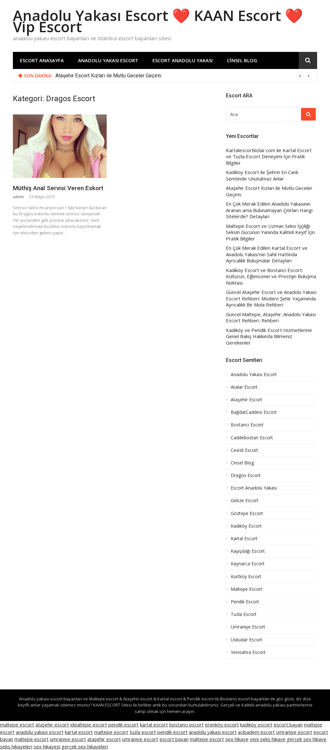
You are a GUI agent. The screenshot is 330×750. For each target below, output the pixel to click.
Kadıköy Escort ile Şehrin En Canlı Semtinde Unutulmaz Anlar (262, 175)
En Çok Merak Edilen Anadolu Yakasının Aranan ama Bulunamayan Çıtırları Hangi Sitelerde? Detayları (269, 210)
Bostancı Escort (247, 425)
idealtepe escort (88, 724)
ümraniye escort (294, 732)
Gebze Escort (244, 500)
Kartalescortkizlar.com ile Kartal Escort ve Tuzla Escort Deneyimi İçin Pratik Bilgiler (269, 156)
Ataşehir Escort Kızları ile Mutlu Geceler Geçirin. (108, 76)
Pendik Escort (245, 602)
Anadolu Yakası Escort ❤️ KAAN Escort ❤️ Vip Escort (158, 20)
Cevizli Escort (244, 450)
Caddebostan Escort (252, 438)
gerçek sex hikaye (306, 739)
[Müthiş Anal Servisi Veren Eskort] (60, 146)
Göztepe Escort (247, 513)
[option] (183, 75)
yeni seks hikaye (268, 739)
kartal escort (154, 724)
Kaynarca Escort (248, 564)
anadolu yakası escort (39, 732)
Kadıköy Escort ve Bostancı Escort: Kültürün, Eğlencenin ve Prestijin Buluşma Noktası (271, 276)
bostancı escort (186, 724)
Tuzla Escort (244, 614)
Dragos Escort (246, 475)
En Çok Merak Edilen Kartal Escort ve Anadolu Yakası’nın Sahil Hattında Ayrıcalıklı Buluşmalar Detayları (266, 254)
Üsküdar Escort (246, 640)
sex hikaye (236, 739)
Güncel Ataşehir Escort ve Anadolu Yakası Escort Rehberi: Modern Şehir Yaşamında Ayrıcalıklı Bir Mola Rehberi (271, 298)
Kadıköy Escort (246, 526)
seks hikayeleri (16, 746)
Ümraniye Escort (248, 627)
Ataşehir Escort (246, 400)
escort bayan (288, 724)
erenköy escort (222, 724)
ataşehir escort (52, 724)
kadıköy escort (256, 724)
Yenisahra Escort (248, 652)
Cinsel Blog (242, 60)
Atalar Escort (244, 387)
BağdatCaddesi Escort (254, 412)
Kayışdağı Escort (248, 551)
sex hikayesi (47, 746)
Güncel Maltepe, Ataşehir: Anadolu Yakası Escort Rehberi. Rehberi (271, 317)
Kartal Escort (244, 538)
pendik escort (123, 724)
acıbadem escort (256, 732)
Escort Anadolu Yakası (182, 60)
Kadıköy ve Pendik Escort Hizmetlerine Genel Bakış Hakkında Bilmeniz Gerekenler (269, 336)
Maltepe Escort (246, 589)
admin (18, 197)
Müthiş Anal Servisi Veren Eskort (58, 188)
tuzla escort (143, 732)
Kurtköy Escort (246, 577)
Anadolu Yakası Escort (108, 60)
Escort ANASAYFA (42, 60)
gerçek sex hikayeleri (85, 746)
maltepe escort (17, 724)
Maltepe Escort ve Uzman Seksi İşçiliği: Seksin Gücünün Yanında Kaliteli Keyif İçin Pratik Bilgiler (270, 232)
